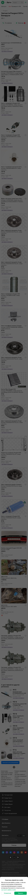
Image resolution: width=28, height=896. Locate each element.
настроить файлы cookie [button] (8, 890)
